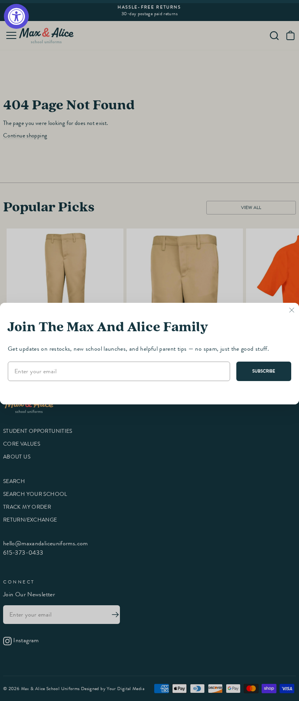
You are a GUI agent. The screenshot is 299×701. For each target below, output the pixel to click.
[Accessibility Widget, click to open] (16, 16)
